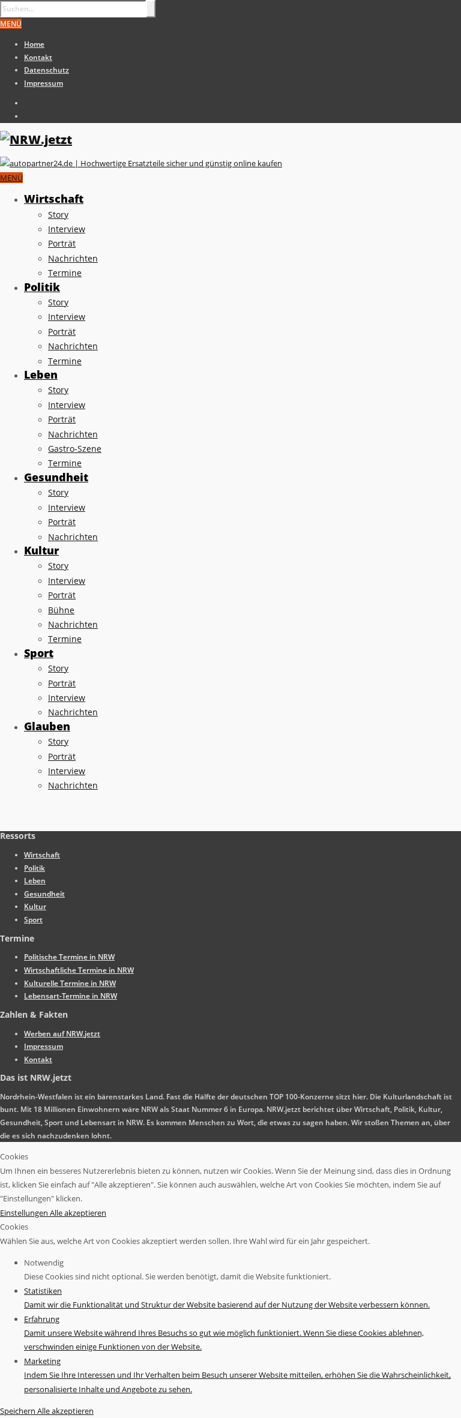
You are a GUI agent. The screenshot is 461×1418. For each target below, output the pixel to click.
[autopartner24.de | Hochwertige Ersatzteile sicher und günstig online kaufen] (141, 163)
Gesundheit (56, 477)
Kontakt (38, 57)
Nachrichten (73, 258)
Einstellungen (25, 1212)
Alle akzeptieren (78, 1212)
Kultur (41, 550)
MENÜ (11, 24)
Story (58, 214)
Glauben (47, 726)
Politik (42, 287)
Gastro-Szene (74, 448)
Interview (66, 229)
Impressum (43, 83)
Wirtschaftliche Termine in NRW (79, 970)
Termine (65, 272)
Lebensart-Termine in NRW (70, 996)
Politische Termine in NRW (69, 957)
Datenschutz (46, 70)
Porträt (62, 243)
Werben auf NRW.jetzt (62, 1034)
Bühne (61, 610)
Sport (38, 653)
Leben (41, 374)
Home (34, 44)
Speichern (18, 1410)
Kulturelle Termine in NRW (70, 983)
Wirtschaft (53, 198)
